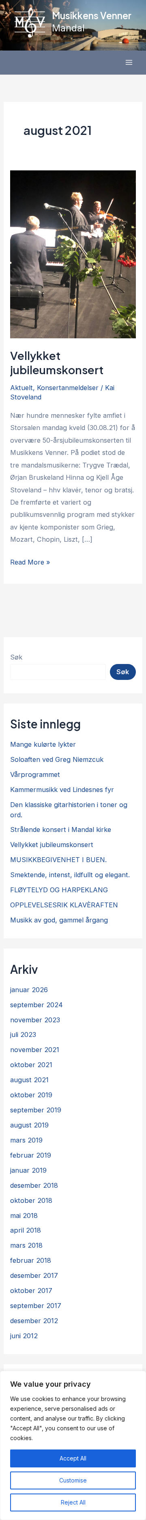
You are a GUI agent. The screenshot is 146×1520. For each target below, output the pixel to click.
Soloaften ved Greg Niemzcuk (56, 759)
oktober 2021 (31, 1065)
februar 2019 (30, 1155)
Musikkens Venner (91, 15)
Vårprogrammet (35, 774)
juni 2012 (24, 1336)
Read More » (30, 563)
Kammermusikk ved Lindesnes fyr (62, 789)
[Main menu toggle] (129, 62)
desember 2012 (34, 1321)
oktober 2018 (31, 1200)
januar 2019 (28, 1170)
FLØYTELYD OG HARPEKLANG (59, 890)
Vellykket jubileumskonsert (56, 363)
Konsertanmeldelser (68, 388)
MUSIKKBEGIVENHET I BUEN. (58, 860)
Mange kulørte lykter (43, 744)
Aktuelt (21, 388)
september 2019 (35, 1110)
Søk (16, 657)
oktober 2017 (31, 1290)
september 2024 (36, 1005)
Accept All (73, 1458)
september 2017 (35, 1306)
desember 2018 (34, 1185)
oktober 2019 (31, 1095)
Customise (73, 1480)
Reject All (73, 1502)
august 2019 (29, 1125)
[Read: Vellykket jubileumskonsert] (72, 253)
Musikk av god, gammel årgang (59, 920)
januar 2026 (29, 990)
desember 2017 (34, 1275)
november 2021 (34, 1050)
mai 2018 (24, 1215)
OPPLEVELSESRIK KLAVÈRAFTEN (64, 905)
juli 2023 (23, 1034)
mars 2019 (26, 1140)
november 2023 (35, 1020)
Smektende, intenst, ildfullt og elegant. (70, 875)
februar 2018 (30, 1260)
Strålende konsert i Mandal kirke (60, 829)
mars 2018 (26, 1245)
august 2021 (29, 1080)
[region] (73, 1445)
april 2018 (25, 1230)
